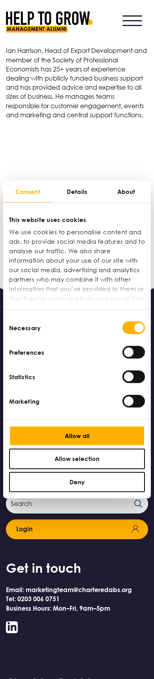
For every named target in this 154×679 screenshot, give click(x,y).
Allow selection (77, 458)
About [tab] (126, 191)
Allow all (77, 435)
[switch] (133, 352)
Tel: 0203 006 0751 (33, 599)
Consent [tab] (27, 191)
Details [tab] (77, 191)
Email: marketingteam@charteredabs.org (69, 590)
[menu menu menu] (132, 20)
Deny (77, 481)
